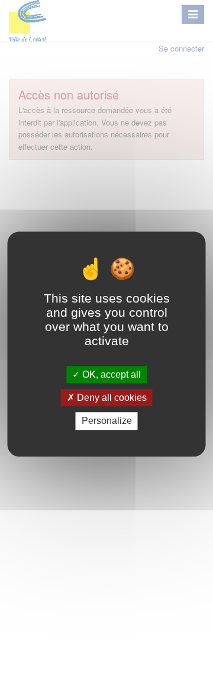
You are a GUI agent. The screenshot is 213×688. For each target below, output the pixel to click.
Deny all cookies (111, 398)
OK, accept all (110, 374)
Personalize (107, 421)
